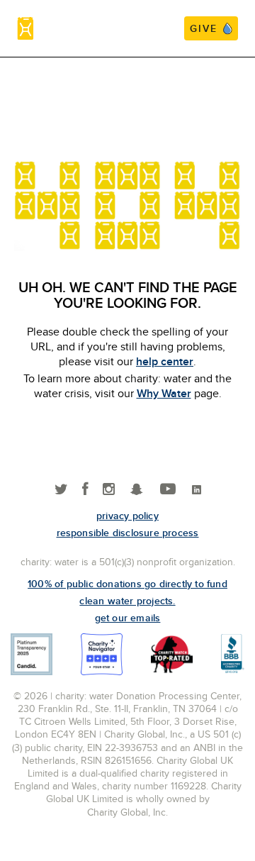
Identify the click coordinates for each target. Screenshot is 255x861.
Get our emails (128, 618)
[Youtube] (168, 489)
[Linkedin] (196, 490)
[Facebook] (85, 489)
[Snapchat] (136, 489)
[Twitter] (61, 489)
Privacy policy (127, 516)
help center (164, 361)
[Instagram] (109, 489)
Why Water (164, 393)
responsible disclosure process (128, 533)
